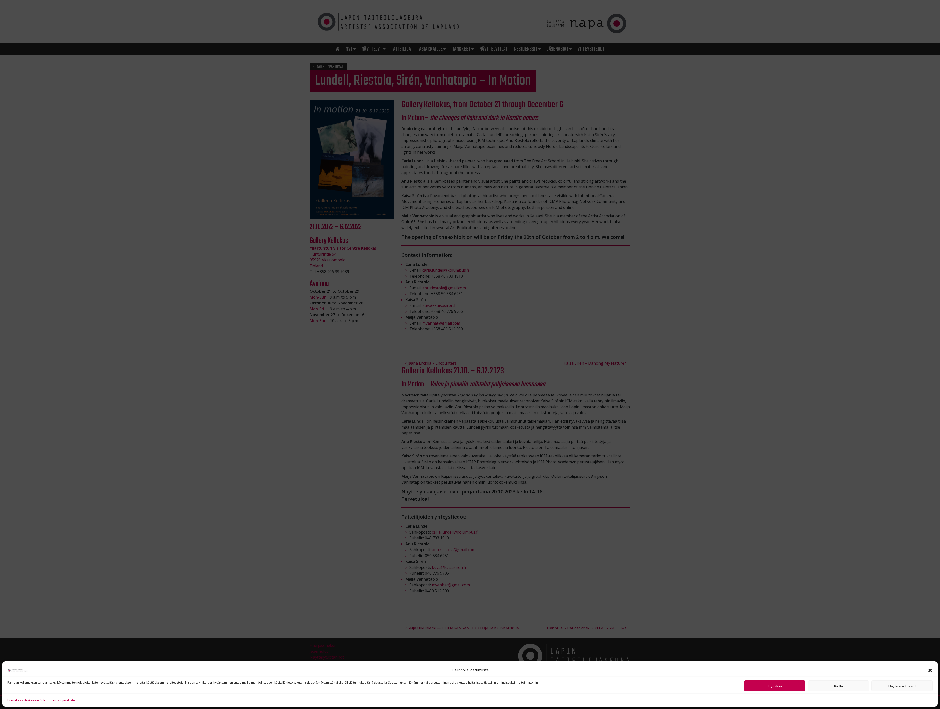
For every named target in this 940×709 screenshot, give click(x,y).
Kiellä (838, 686)
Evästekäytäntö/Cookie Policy (27, 700)
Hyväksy (775, 686)
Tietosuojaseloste (62, 700)
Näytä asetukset (902, 686)
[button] (930, 669)
